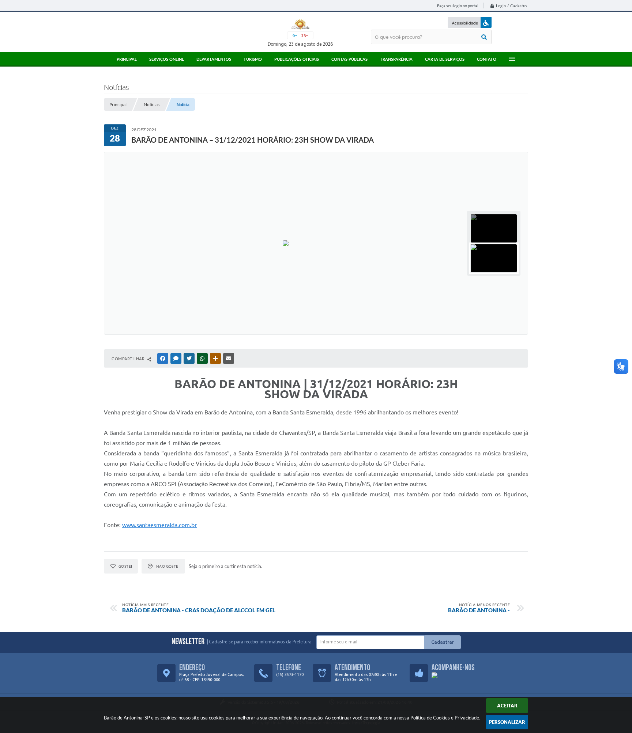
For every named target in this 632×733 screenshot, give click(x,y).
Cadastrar (442, 642)
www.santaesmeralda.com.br (159, 525)
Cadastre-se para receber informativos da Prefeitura (260, 642)
